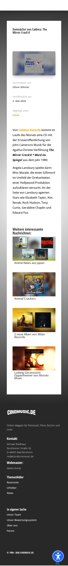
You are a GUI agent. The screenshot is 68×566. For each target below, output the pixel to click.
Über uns (12, 525)
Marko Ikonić (14, 468)
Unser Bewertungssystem (22, 520)
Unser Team (14, 514)
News (10, 493)
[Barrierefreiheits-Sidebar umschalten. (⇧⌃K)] (58, 556)
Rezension (13, 482)
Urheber (12, 487)
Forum (10, 530)
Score (16, 115)
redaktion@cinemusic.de (20, 456)
